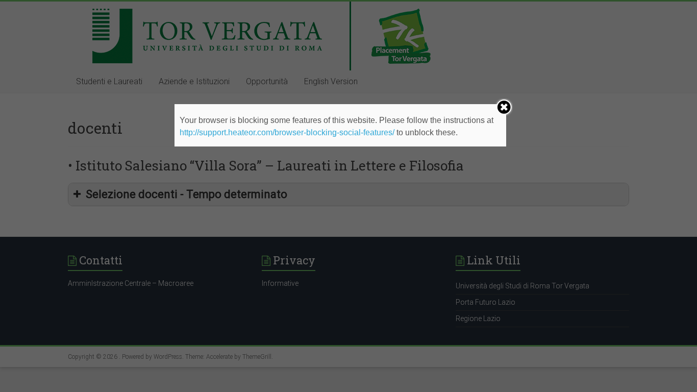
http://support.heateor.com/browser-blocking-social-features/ (287, 132)
